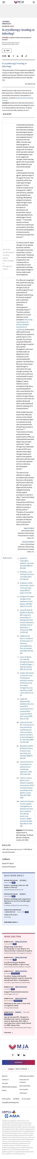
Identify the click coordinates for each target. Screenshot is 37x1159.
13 (21, 497)
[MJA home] (18, 1047)
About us (5, 1076)
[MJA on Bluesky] (18, 1055)
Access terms (26, 1099)
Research (22, 894)
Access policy (24, 1089)
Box (26, 337)
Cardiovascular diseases (12, 910)
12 (22, 468)
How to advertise (25, 1086)
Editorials (6, 22)
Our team (5, 1083)
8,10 (24, 429)
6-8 (30, 309)
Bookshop (18, 1062)
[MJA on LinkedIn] (24, 1055)
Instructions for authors (27, 1076)
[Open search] (33, 2)
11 (24, 444)
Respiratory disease (11, 880)
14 (27, 509)
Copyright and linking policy (10, 1103)
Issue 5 (12, 26)
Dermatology (6, 24)
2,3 (22, 219)
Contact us (5, 1080)
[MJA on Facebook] (12, 1055)
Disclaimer (16, 1099)
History (4, 1090)
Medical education (21, 942)
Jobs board (23, 1093)
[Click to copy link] (26, 56)
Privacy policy (6, 1099)
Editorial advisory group (9, 1087)
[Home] (19, 2)
